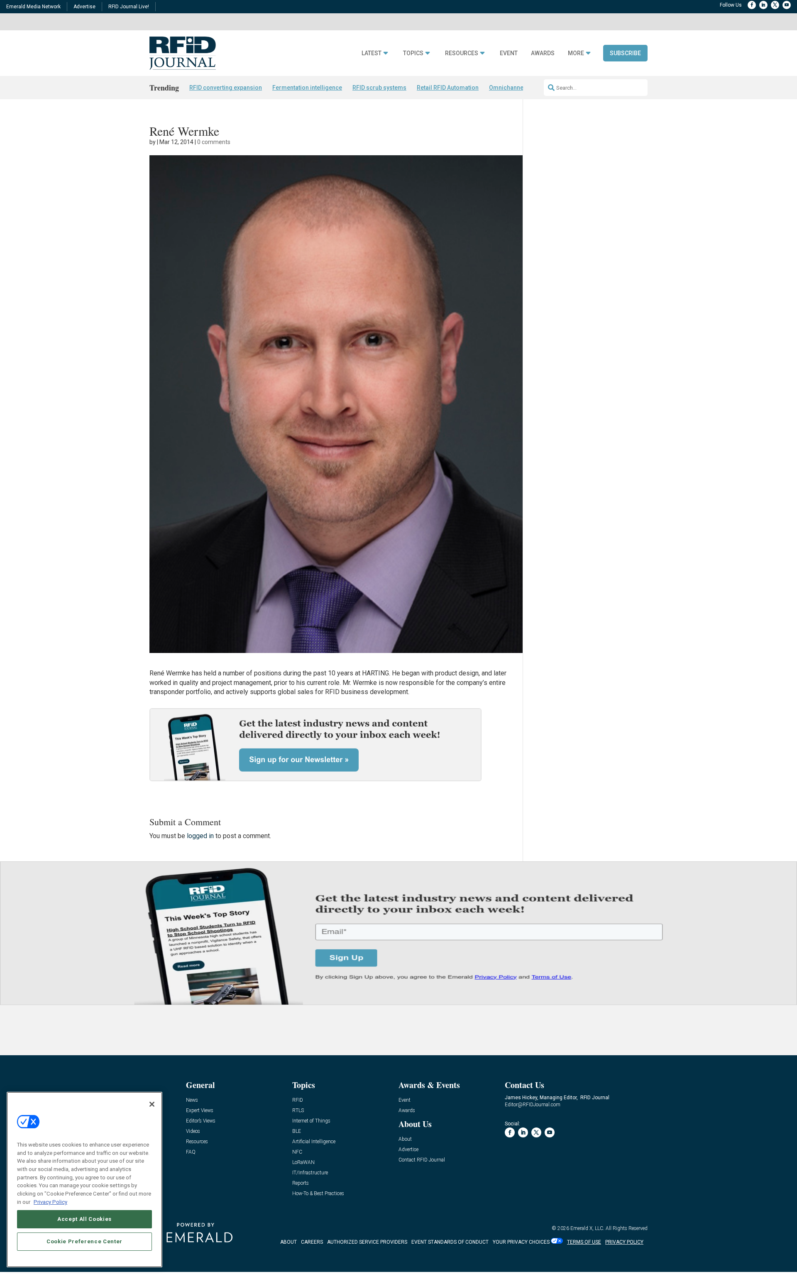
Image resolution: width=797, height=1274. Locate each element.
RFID (297, 1100)
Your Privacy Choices (521, 1242)
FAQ (191, 1152)
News (192, 1100)
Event (509, 53)
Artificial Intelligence (313, 1141)
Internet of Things (311, 1121)
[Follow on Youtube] (786, 5)
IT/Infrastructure (310, 1173)
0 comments (213, 142)
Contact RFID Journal (421, 1160)
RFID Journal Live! (128, 6)
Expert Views (199, 1110)
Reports (300, 1183)
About (405, 1139)
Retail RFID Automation (448, 87)
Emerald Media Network (33, 6)
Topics (413, 53)
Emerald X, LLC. (587, 1228)
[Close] (152, 1104)
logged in (200, 836)
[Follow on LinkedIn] (763, 5)
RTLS (298, 1110)
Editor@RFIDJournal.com (532, 1105)
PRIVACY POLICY (624, 1242)
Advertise (84, 6)
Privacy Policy (50, 1201)
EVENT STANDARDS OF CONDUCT (450, 1242)
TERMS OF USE (584, 1242)
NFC (297, 1152)
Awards (543, 53)
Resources (461, 53)
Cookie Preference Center (84, 1241)
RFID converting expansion (225, 87)
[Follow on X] (775, 5)
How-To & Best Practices (318, 1193)
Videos (193, 1131)
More (576, 53)
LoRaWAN (303, 1162)
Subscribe (625, 53)
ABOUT (288, 1242)
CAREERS (312, 1242)
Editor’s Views (200, 1121)
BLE (296, 1131)
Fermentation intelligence (307, 87)
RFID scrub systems (379, 87)
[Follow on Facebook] (752, 5)
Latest (371, 53)
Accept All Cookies (84, 1219)
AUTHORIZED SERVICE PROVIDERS (367, 1242)
